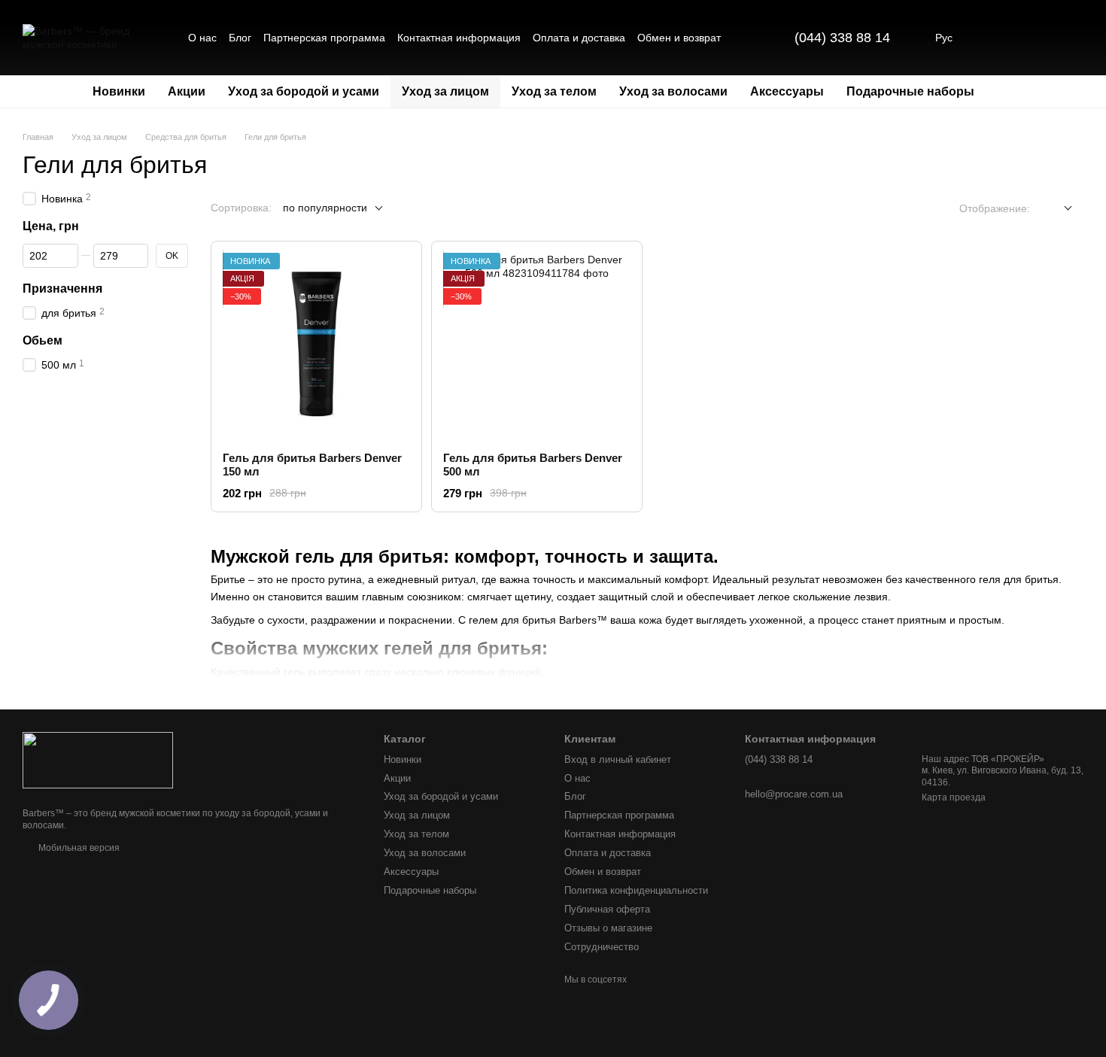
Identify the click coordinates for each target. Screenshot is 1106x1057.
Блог (240, 38)
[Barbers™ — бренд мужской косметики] (98, 760)
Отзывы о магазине (608, 928)
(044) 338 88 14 (842, 37)
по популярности (325, 208)
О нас (202, 38)
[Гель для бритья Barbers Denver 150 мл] (316, 346)
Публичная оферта (607, 909)
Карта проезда (954, 797)
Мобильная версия (78, 848)
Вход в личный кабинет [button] (617, 759)
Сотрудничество (601, 946)
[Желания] (993, 38)
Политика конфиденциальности (636, 890)
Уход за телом (554, 91)
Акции (186, 91)
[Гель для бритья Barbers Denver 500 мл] (536, 346)
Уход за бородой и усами (303, 91)
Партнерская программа (324, 38)
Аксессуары (787, 91)
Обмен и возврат (679, 38)
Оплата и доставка (579, 38)
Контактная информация (459, 38)
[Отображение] (1056, 209)
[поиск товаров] (1013, 92)
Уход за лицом (445, 91)
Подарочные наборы (910, 91)
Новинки (119, 91)
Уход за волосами (673, 91)
